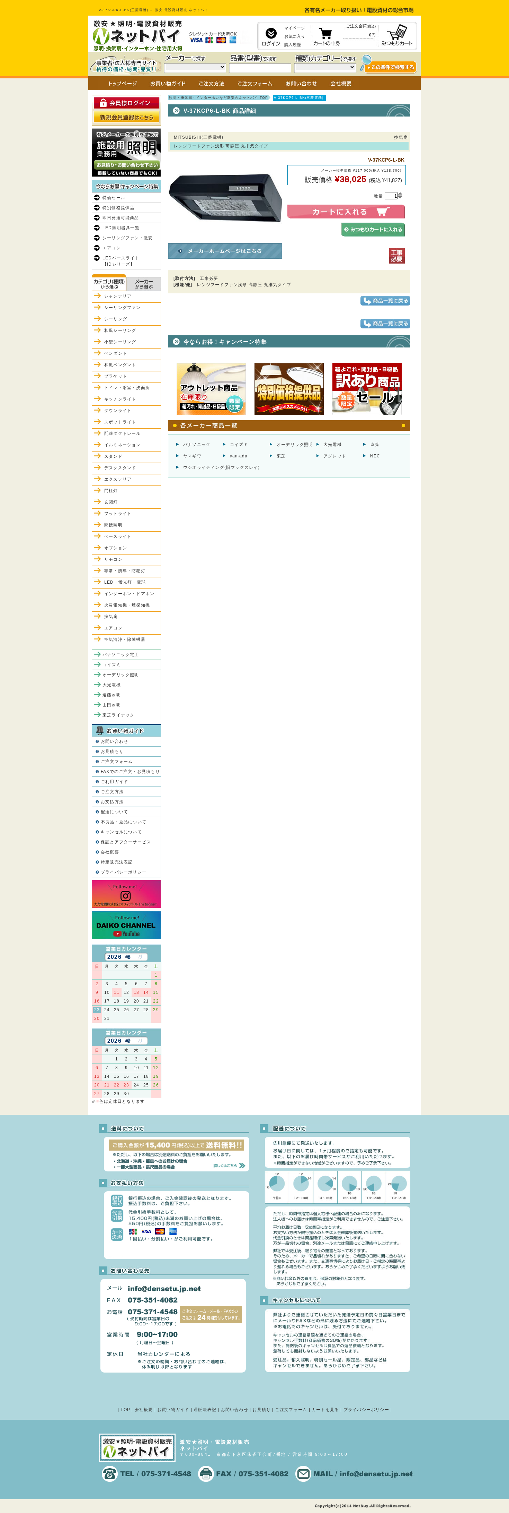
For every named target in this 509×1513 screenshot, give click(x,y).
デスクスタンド (120, 467)
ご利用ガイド (114, 781)
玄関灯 (111, 502)
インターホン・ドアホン (129, 593)
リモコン (113, 559)
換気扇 (111, 616)
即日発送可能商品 (120, 217)
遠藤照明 (111, 695)
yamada (239, 456)
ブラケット (115, 376)
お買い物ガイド (173, 1409)
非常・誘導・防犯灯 (124, 570)
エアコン (111, 248)
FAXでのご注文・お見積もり (130, 771)
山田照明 (111, 705)
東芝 (281, 456)
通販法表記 (205, 1409)
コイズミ (239, 444)
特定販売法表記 (117, 862)
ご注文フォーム (117, 761)
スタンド (113, 456)
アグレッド (334, 456)
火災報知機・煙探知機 (127, 605)
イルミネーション (122, 444)
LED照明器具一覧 (121, 227)
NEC (375, 456)
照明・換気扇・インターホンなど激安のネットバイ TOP (218, 98)
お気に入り (294, 36)
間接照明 (113, 525)
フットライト (118, 513)
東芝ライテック (118, 715)
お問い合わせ (114, 741)
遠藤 (374, 444)
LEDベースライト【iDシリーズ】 (121, 261)
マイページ (294, 28)
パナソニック (197, 444)
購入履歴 (292, 44)
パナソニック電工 (120, 654)
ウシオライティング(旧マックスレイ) (221, 467)
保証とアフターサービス (126, 842)
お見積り (261, 1409)
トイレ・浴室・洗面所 (127, 387)
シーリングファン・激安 (127, 237)
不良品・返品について (123, 821)
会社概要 (110, 852)
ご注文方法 (112, 791)
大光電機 (332, 444)
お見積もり (112, 751)
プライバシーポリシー (123, 872)
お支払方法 (112, 801)
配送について (114, 811)
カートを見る (325, 1409)
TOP (125, 1409)
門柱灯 (111, 490)
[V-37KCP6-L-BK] (225, 237)
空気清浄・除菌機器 (124, 639)
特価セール (113, 197)
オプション (115, 547)
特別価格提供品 (118, 207)
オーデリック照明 (295, 444)
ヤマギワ (192, 456)
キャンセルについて (121, 831)
